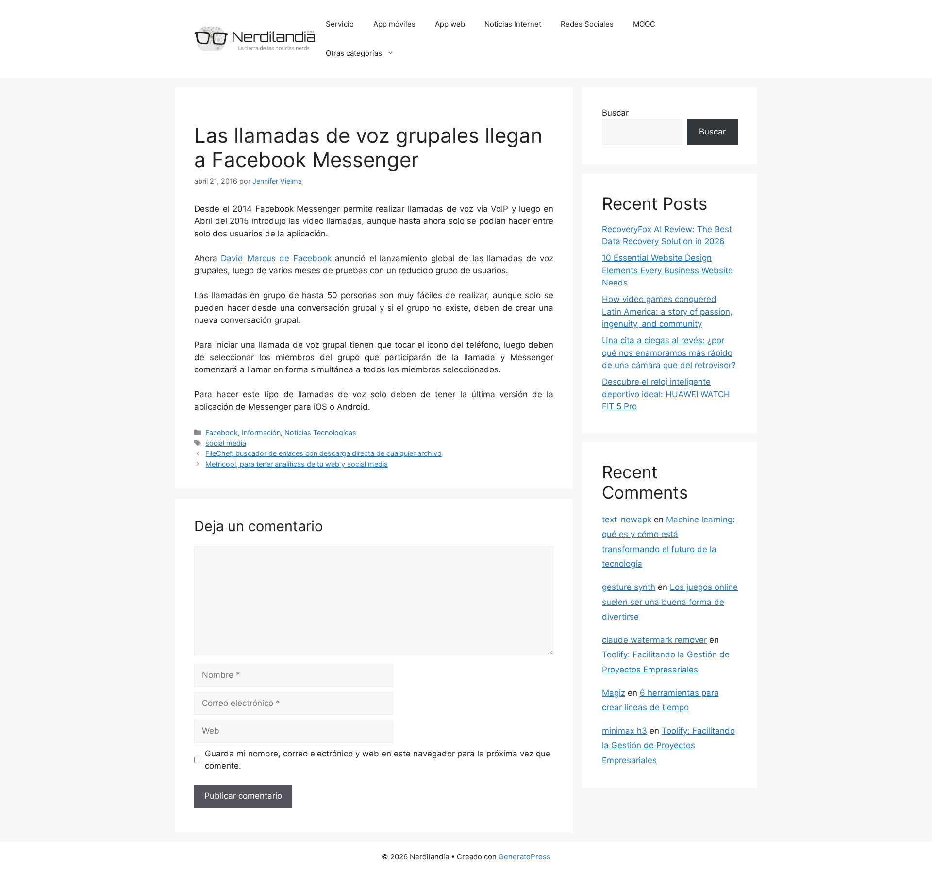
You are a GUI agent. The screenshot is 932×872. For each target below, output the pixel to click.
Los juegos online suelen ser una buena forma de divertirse (670, 601)
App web (450, 24)
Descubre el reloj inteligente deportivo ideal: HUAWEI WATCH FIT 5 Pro (666, 394)
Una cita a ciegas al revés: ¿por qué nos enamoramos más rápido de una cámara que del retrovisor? (669, 352)
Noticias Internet (512, 24)
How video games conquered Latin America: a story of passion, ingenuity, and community (667, 311)
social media (225, 443)
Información (261, 432)
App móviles (394, 24)
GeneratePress (524, 856)
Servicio (340, 24)
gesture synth (628, 587)
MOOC (644, 24)
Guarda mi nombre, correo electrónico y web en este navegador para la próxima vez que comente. (377, 760)
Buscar (615, 112)
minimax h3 (624, 731)
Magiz (613, 693)
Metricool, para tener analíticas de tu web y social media (296, 464)
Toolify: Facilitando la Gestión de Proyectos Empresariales (668, 745)
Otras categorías (354, 53)
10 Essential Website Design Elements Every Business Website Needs (667, 270)
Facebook (221, 432)
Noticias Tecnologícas (320, 432)
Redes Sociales (587, 24)
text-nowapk (626, 519)
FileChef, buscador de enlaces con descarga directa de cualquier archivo (323, 453)
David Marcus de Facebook (276, 258)
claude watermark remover (654, 640)
